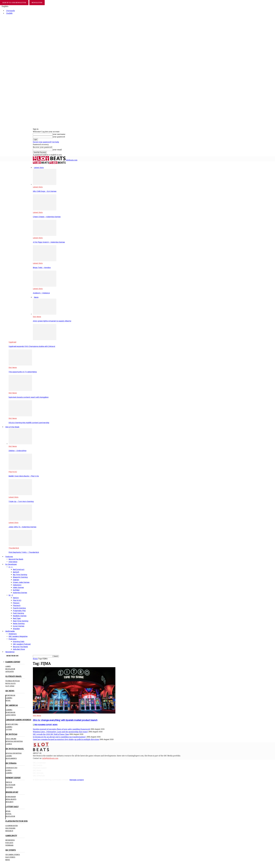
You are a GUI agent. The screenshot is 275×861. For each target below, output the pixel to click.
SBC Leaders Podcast (22, 644)
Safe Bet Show (19, 649)
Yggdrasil (12, 342)
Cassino (8, 756)
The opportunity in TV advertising (23, 372)
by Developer (11, 564)
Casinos (8, 744)
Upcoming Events (12, 854)
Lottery (8, 729)
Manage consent (77, 780)
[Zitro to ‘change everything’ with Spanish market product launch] (74, 713)
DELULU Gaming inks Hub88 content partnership (29, 422)
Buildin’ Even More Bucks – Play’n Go (24, 476)
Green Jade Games (21, 582)
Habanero (17, 585)
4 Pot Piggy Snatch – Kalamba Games (49, 242)
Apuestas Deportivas (14, 741)
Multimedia (10, 631)
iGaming (8, 698)
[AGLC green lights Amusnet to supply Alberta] (44, 314)
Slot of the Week (12, 427)
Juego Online (10, 739)
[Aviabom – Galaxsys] (44, 286)
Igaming (8, 710)
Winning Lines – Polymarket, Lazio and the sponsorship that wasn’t (60, 732)
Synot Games (18, 626)
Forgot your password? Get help (46, 142)
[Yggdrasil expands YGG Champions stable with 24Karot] (44, 339)
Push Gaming (18, 613)
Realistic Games (19, 616)
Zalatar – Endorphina (17, 450)
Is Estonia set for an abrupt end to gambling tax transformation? (59, 737)
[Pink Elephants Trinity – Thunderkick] (20, 545)
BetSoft (16, 572)
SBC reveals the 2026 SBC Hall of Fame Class (51, 734)
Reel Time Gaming (20, 621)
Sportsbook (10, 695)
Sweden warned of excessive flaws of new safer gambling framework (61, 729)
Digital (8, 814)
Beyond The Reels (20, 646)
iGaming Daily (18, 641)
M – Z (11, 595)
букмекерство (11, 768)
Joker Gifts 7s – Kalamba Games (22, 527)
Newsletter (10, 652)
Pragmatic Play (19, 610)
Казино (8, 770)
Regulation (10, 669)
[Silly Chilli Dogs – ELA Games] (44, 184)
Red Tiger (17, 618)
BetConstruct (18, 569)
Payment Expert (40, 768)
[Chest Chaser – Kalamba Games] (44, 210)
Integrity (9, 802)
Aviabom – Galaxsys (41, 293)
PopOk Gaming (19, 608)
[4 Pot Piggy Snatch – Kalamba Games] (44, 235)
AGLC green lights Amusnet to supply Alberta (52, 321)
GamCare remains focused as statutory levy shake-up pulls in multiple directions (66, 739)
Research (9, 831)
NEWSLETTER (37, 3)
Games (8, 666)
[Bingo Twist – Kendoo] (44, 261)
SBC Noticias (38, 773)
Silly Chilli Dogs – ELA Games (44, 191)
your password (59, 137)
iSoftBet (16, 590)
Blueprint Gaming (20, 577)
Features (9, 556)
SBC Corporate (39, 762)
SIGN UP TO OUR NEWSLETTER (14, 3)
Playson (16, 603)
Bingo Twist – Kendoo (42, 267)
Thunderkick (14, 548)
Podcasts (12, 639)
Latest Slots (39, 167)
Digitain (16, 580)
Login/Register (11, 825)
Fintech (8, 782)
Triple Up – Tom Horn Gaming (21, 501)
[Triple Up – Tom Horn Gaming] (20, 495)
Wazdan (16, 628)
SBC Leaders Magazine (18, 636)
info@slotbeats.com (50, 758)
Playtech (16, 605)
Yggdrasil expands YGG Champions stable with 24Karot (32, 346)
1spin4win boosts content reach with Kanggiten (29, 397)
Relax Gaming (18, 623)
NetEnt (16, 598)
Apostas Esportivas (13, 753)
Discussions (10, 828)
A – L (10, 567)
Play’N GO (13, 472)
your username (59, 134)
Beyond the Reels (16, 559)
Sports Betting (11, 724)
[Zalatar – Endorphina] (20, 444)
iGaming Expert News (47, 724)
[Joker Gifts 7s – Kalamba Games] (20, 520)
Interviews (13, 561)
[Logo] (41, 163)
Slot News (37, 316)
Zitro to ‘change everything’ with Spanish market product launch (65, 720)
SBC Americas (39, 775)
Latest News (10, 715)
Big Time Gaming (20, 574)
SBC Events (37, 765)
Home (35, 659)
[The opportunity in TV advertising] (20, 365)
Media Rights (10, 799)
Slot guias (9, 686)
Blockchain (10, 785)
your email (57, 150)
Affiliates (9, 671)
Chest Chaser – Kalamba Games (47, 216)
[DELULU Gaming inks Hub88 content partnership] (20, 416)
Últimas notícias (12, 681)
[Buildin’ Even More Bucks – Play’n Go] (20, 469)
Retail (8, 700)
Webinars (13, 634)
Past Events (10, 857)
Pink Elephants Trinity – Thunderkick (24, 552)
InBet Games (18, 587)
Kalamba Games (20, 592)
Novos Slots (10, 683)
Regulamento (11, 758)
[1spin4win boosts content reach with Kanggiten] (20, 390)
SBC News (37, 770)
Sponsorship (10, 797)
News (36, 297)
